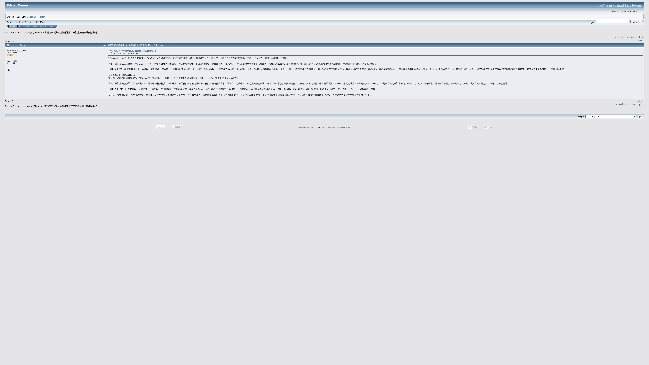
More (52, 26)
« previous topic (623, 37)
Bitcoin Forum (12, 32)
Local (23, 32)
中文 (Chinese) (35, 32)
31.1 (38, 22)
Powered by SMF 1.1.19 (309, 127)
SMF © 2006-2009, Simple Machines (335, 127)
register (41, 17)
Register (44, 26)
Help (21, 26)
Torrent (44, 22)
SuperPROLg (13, 50)
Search (28, 26)
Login (35, 26)
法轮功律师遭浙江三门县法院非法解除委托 (76, 32)
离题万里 (48, 32)
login (32, 17)
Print (640, 41)
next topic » (637, 37)
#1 (641, 52)
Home (12, 26)
